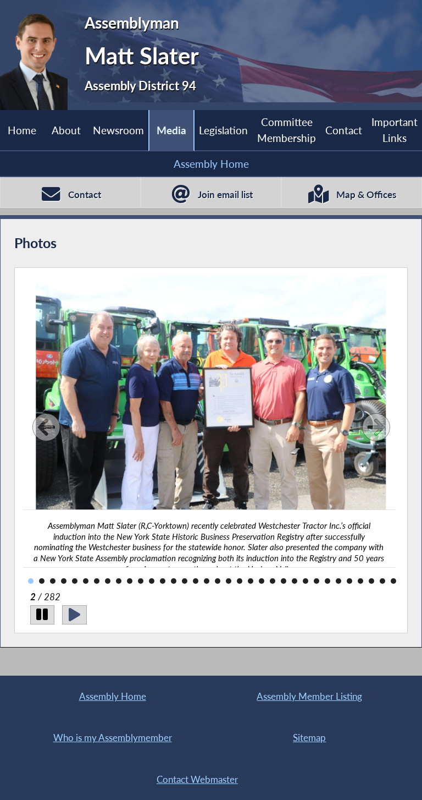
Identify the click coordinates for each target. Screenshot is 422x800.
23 (261, 581)
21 (239, 581)
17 (195, 581)
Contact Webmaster (197, 779)
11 (129, 581)
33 (371, 581)
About (66, 130)
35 (393, 581)
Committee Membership (286, 130)
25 (283, 581)
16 (184, 581)
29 (327, 581)
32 (360, 581)
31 (349, 581)
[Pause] (42, 614)
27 (305, 581)
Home (22, 130)
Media (171, 130)
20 (228, 581)
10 (118, 581)
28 (316, 581)
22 (250, 581)
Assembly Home (211, 163)
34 (382, 581)
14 (162, 581)
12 (140, 581)
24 (272, 581)
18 (206, 581)
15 (173, 581)
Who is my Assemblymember (112, 737)
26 (294, 581)
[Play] (74, 614)
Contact (343, 130)
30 (338, 581)
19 (217, 581)
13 (151, 581)
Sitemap (309, 737)
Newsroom (118, 130)
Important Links (394, 130)
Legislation (223, 130)
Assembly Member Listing (309, 696)
